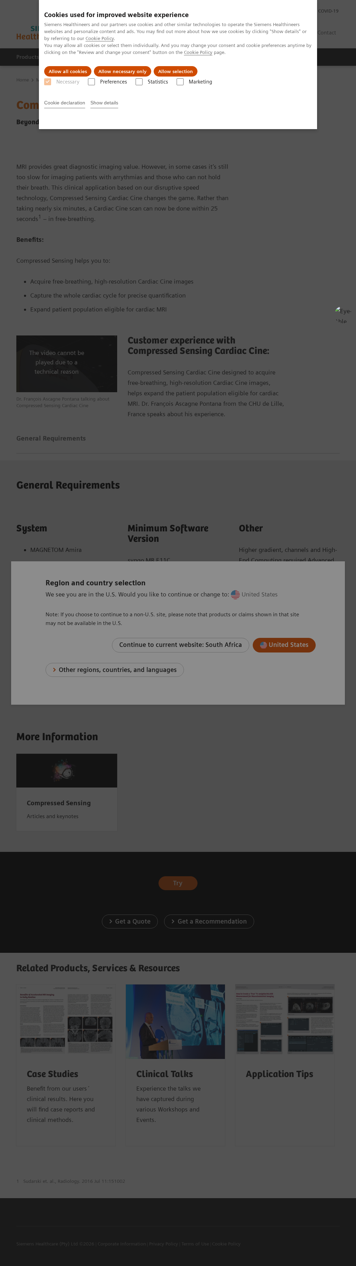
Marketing (200, 82)
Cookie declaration (64, 102)
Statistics (158, 82)
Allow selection (175, 71)
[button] (343, 314)
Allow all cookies (68, 71)
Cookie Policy (100, 38)
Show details (104, 102)
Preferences (113, 82)
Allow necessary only (122, 71)
